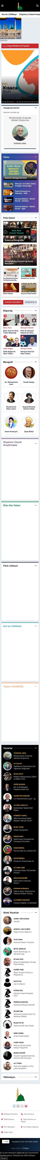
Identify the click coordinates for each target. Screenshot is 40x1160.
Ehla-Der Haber (12, 505)
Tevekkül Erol (20, 143)
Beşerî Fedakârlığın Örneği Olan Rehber (25, 963)
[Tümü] (36, 311)
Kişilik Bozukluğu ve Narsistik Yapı (22, 953)
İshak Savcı (18, 774)
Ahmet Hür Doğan (21, 919)
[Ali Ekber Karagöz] (7, 901)
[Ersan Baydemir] (7, 880)
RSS (6, 1142)
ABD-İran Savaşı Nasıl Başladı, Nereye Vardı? (23, 819)
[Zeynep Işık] (7, 1014)
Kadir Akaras (19, 784)
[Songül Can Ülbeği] (7, 930)
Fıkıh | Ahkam (10, 565)
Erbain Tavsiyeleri (21, 830)
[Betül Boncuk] (7, 951)
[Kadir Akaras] (7, 787)
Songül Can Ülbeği (22, 929)
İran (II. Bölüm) (19, 984)
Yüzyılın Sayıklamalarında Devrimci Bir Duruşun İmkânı (24, 1057)
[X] (18, 1106)
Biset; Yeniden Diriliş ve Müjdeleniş (23, 973)
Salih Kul (18, 981)
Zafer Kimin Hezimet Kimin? (22, 882)
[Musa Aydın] (7, 828)
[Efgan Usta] (7, 962)
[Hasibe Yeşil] (7, 972)
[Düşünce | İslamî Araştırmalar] (36, 443)
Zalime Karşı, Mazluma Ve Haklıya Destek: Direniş (24, 892)
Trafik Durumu (9, 1119)
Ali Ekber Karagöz (22, 900)
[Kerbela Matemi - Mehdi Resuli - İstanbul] (8, 200)
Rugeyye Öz (19, 1023)
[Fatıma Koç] (7, 993)
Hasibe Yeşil (19, 970)
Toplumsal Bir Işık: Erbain (24, 1026)
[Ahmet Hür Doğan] (7, 920)
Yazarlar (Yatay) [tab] (11, 108)
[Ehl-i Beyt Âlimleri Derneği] (20, 6)
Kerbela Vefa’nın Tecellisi (24, 942)
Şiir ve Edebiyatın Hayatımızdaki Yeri (21, 788)
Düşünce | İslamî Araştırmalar (12, 443)
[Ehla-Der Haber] (36, 505)
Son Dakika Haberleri (31, 1127)
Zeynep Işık (18, 1011)
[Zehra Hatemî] (7, 1055)
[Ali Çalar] (7, 766)
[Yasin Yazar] (7, 1045)
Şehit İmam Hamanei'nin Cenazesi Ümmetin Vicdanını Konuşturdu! (24, 840)
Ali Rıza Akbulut (21, 805)
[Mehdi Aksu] (7, 839)
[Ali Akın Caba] (7, 870)
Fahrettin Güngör (22, 796)
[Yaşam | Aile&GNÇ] (36, 686)
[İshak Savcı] (7, 776)
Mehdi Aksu (18, 836)
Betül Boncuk (20, 949)
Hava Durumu (29, 1114)
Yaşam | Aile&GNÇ (13, 686)
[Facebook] (14, 1106)
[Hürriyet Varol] (7, 818)
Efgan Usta (18, 959)
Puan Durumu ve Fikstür (28, 1120)
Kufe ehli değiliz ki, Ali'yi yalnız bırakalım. (23, 1067)
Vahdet (17, 921)
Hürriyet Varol (20, 816)
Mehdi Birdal (19, 858)
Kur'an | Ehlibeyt (9, 14)
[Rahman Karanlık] (7, 891)
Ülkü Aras (18, 939)
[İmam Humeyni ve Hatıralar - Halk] (8, 192)
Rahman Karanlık (21, 888)
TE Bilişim (25, 1148)
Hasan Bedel (19, 848)
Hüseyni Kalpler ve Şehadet (25, 903)
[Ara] (37, 6)
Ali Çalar (18, 763)
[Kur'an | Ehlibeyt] (36, 626)
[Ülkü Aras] (7, 941)
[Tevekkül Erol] (20, 133)
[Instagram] (22, 1106)
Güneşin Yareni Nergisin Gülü (23, 994)
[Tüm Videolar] (36, 157)
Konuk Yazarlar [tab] (11, 112)
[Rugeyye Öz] (7, 1024)
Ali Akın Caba (19, 868)
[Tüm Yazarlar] (36, 108)
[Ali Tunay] (7, 1066)
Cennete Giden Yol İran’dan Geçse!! (25, 871)
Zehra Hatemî (19, 1053)
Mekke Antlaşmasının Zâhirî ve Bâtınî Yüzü (25, 778)
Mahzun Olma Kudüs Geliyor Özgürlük (22, 1046)
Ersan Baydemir (20, 878)
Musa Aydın (18, 827)
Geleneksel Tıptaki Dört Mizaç (23, 809)
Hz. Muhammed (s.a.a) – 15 (24, 799)
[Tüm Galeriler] (36, 218)
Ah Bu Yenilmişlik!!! (21, 1036)
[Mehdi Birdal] (7, 860)
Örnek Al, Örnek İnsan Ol (24, 861)
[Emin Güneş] (7, 1034)
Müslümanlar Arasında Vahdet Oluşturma (20, 119)
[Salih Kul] (7, 982)
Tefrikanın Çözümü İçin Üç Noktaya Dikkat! (24, 1015)
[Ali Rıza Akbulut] (7, 808)
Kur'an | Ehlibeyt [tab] (13, 302)
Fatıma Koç (18, 990)
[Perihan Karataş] (7, 1003)
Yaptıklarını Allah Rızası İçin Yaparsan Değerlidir (25, 767)
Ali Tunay (18, 1063)
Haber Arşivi (8, 1132)
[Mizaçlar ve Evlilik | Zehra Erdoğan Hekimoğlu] (8, 185)
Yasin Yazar (19, 1042)
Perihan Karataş (21, 1002)
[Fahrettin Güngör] (7, 797)
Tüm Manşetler (9, 1127)
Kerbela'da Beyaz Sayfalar (24, 1005)
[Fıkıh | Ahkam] (36, 566)
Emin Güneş (18, 1033)
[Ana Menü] (2, 6)
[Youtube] (26, 1106)
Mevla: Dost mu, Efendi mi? (25, 851)
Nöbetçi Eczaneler (11, 1114)
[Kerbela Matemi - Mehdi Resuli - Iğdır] (8, 207)
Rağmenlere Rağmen (23, 932)
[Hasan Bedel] (7, 849)
